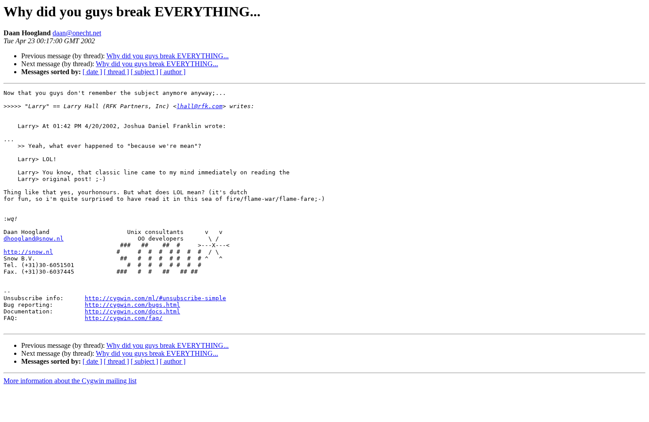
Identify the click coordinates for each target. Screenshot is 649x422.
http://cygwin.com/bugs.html (132, 304)
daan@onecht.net (77, 33)
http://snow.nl (28, 252)
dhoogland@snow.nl (34, 238)
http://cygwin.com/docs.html (132, 311)
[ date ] (92, 71)
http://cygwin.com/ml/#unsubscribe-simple (155, 298)
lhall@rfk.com (200, 106)
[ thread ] (116, 71)
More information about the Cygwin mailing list (70, 380)
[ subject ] (144, 71)
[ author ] (172, 71)
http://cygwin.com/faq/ (123, 318)
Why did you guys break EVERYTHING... (167, 56)
